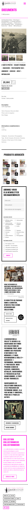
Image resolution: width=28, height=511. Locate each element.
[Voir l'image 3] (19, 57)
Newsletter (6, 495)
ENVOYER (8, 255)
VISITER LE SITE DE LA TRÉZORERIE (9, 319)
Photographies (18, 136)
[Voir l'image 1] (5, 57)
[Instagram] (8, 88)
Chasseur (22, 138)
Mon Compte (6, 501)
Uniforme (4, 142)
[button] (14, 41)
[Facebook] (5, 88)
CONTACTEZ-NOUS (9, 314)
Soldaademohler (7, 20)
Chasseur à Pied (6, 140)
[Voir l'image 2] (12, 57)
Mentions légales (20, 504)
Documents (5, 21)
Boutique (16, 20)
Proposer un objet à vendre (9, 498)
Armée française (9, 138)
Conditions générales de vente (9, 504)
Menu (24, 3)
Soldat (19, 140)
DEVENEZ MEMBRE (10, 428)
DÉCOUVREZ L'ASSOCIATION (12, 423)
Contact (18, 498)
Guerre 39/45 (14, 140)
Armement (16, 138)
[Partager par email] (3, 88)
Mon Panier (13, 501)
